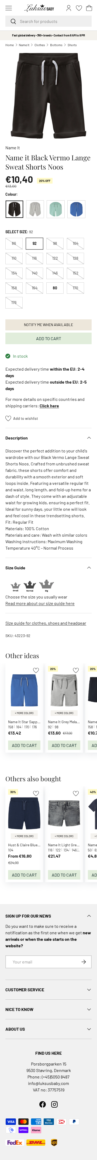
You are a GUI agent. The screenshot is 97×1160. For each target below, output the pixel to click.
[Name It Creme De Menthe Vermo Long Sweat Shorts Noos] (56, 209)
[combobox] (48, 21)
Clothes (39, 44)
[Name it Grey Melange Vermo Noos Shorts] (35, 209)
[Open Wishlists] (79, 8)
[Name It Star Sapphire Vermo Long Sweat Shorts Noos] (76, 209)
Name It (24, 44)
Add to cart (48, 338)
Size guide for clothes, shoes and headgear (45, 622)
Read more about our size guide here (40, 603)
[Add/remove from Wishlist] (36, 670)
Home (9, 44)
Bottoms (56, 44)
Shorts (72, 44)
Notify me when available (48, 324)
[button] (89, 8)
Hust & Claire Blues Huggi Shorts (34, 845)
